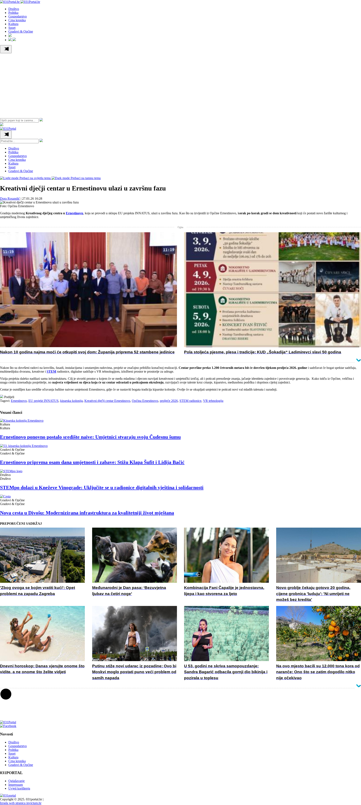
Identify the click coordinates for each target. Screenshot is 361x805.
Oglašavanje (16, 781)
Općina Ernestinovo (145, 400)
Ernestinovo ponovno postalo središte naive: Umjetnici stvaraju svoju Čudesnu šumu (90, 437)
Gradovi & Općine (20, 31)
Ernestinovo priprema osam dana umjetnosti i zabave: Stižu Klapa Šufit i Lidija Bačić (92, 462)
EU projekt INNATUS (43, 400)
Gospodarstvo (17, 16)
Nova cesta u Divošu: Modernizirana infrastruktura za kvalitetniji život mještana (87, 513)
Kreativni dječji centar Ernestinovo (107, 400)
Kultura (13, 24)
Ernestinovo (19, 400)
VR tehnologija (213, 400)
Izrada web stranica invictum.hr (20, 803)
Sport (11, 27)
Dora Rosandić (10, 198)
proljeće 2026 (169, 400)
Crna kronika (17, 20)
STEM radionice (190, 400)
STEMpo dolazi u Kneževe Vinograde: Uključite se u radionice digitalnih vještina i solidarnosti (101, 487)
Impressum (15, 784)
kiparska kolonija (71, 400)
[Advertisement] (180, 84)
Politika (13, 12)
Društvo (13, 9)
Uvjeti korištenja (19, 788)
